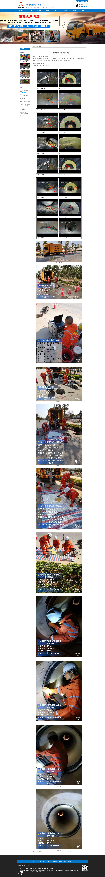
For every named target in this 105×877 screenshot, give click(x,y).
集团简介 (30, 10)
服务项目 (82, 1)
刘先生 (55, 868)
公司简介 (77, 1)
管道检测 (36, 871)
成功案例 (39, 10)
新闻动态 (75, 10)
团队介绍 (66, 10)
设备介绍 (57, 10)
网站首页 (21, 10)
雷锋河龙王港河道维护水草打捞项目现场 (66, 851)
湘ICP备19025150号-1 (26, 865)
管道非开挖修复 (42, 871)
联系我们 (86, 1)
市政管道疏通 (31, 871)
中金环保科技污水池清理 (37, 851)
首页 (37, 46)
